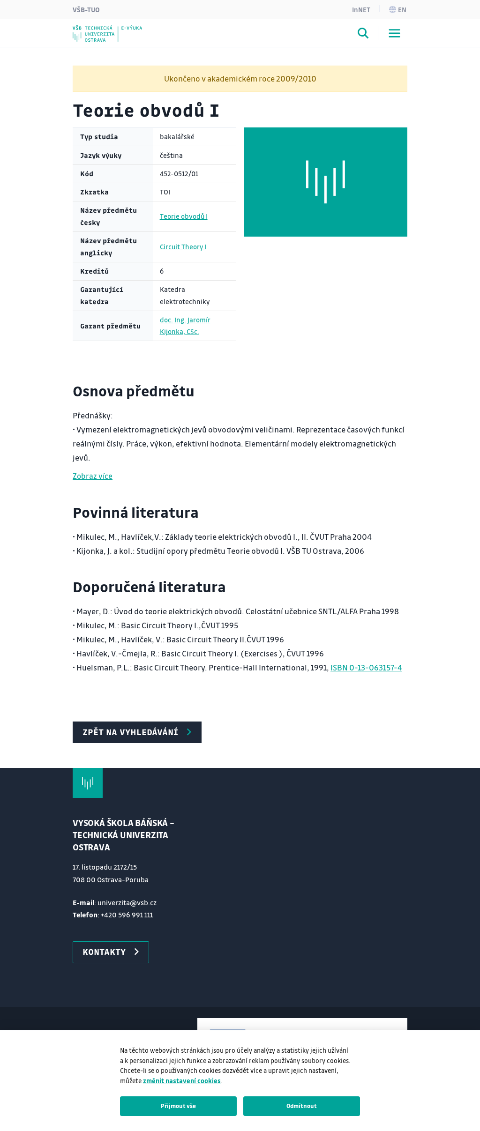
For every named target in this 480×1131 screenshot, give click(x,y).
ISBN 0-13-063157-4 (366, 667)
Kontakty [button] (104, 951)
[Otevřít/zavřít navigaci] (394, 33)
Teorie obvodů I (184, 216)
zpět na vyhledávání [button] (130, 732)
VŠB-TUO (86, 9)
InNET (361, 9)
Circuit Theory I (183, 246)
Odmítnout (301, 1105)
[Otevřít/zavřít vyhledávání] (363, 35)
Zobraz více (92, 476)
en (402, 9)
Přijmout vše (178, 1105)
